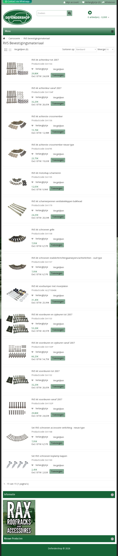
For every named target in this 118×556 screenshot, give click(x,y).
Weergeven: (101, 49)
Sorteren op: (68, 49)
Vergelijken (58, 69)
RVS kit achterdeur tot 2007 (45, 59)
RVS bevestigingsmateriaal (37, 38)
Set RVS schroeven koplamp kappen (49, 455)
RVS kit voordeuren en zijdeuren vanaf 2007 (53, 342)
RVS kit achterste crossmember (47, 116)
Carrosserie (14, 38)
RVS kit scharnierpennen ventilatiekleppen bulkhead (56, 201)
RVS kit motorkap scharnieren (46, 172)
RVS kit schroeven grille (42, 229)
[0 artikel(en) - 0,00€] (101, 13)
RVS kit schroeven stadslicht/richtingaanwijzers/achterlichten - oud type (66, 257)
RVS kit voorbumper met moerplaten (49, 286)
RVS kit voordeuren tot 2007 (45, 371)
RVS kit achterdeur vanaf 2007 (46, 88)
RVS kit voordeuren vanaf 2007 (46, 399)
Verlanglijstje (41, 69)
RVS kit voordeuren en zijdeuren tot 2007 (51, 314)
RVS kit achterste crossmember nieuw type (52, 144)
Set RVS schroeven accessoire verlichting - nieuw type (58, 427)
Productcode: (38, 63)
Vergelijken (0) (21, 49)
